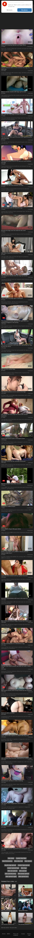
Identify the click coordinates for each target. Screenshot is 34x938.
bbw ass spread (12, 871)
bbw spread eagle (11, 876)
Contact (23, 933)
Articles (4, 933)
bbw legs (23, 868)
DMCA (8, 933)
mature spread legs (13, 868)
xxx (16, 881)
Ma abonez (24, 10)
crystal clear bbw (21, 858)
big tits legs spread (10, 865)
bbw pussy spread (23, 873)
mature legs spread (23, 865)
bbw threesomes (7, 861)
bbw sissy (11, 858)
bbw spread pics (23, 876)
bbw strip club (18, 861)
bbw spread (22, 871)
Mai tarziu (9, 10)
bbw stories (28, 861)
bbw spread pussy (10, 873)
